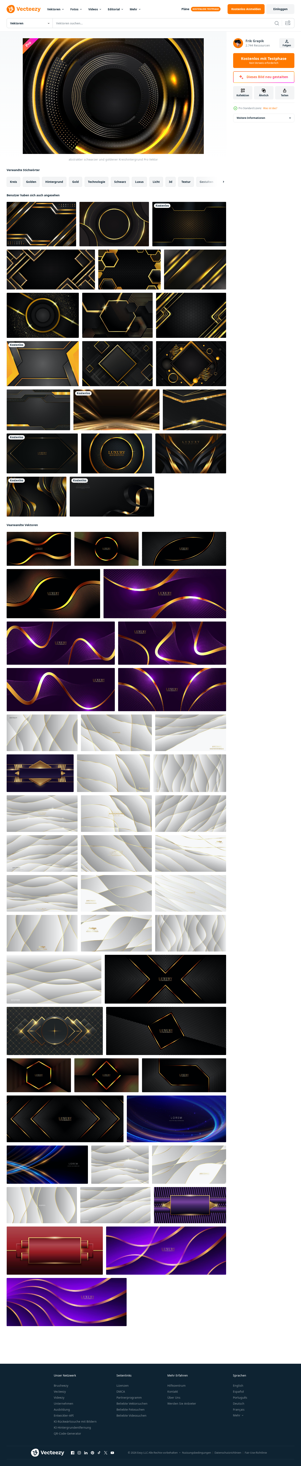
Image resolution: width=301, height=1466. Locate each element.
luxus (139, 182)
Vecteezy (60, 1391)
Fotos (74, 9)
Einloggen (280, 9)
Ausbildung (62, 1409)
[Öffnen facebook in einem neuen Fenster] (72, 1452)
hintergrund (54, 182)
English (238, 1385)
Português (240, 1397)
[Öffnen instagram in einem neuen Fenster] (79, 1452)
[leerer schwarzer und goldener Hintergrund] (114, 224)
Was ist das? (270, 108)
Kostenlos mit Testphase (264, 60)
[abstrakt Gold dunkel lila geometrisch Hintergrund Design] (190, 1205)
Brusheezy (61, 1385)
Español (238, 1391)
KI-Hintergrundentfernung (72, 1427)
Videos (93, 9)
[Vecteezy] (24, 9)
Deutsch (238, 1403)
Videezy (59, 1397)
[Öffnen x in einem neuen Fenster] (105, 1452)
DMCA (120, 1391)
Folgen (287, 45)
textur (186, 182)
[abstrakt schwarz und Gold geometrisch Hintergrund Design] (55, 1031)
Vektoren (53, 9)
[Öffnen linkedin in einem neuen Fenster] (86, 1452)
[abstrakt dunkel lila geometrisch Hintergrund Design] (40, 773)
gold (75, 182)
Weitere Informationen (251, 118)
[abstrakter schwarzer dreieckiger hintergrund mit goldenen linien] (51, 269)
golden (31, 182)
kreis (13, 182)
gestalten (206, 182)
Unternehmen (63, 1403)
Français (239, 1409)
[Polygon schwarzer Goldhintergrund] (129, 269)
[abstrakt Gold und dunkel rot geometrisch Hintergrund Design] (55, 1251)
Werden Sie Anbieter (181, 1403)
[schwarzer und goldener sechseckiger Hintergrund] (117, 315)
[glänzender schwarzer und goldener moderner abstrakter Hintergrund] (41, 224)
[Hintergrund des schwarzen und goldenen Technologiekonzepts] (38, 409)
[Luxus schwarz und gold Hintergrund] (191, 315)
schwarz (120, 182)
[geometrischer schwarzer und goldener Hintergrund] (117, 363)
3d (170, 182)
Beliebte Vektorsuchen (132, 1403)
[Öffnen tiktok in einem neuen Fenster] (99, 1452)
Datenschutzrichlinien (228, 1452)
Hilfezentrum (176, 1385)
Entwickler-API (64, 1415)
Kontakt (172, 1391)
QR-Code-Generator (67, 1433)
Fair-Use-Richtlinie (256, 1452)
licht (156, 182)
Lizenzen (122, 1385)
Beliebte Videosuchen (131, 1415)
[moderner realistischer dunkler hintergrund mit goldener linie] (43, 315)
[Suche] (276, 23)
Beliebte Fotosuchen (130, 1409)
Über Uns (173, 1397)
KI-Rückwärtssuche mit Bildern (75, 1421)
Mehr (133, 9)
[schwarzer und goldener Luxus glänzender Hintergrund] (195, 269)
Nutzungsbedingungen (196, 1452)
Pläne (185, 9)
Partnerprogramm (129, 1397)
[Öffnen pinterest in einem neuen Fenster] (92, 1452)
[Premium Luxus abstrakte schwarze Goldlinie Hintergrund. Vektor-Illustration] (42, 453)
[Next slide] (220, 182)
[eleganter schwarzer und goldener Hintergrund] (194, 409)
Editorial (114, 9)
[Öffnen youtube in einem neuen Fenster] (112, 1452)
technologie (96, 182)
